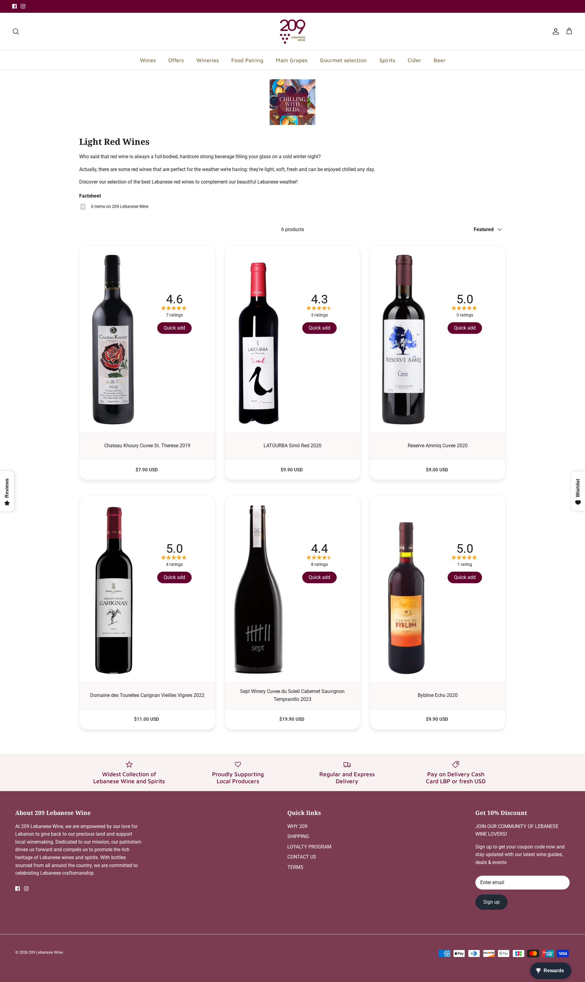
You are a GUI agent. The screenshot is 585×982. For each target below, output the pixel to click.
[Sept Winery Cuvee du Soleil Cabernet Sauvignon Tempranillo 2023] (292, 587)
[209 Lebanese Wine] (292, 31)
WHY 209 (297, 826)
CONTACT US (301, 857)
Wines (148, 60)
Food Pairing (247, 60)
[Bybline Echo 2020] (437, 587)
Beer (439, 60)
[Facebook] (14, 6)
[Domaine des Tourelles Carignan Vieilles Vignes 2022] (147, 587)
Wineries (207, 60)
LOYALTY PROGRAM (309, 847)
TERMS (295, 867)
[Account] (554, 31)
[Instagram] (23, 6)
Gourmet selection (343, 60)
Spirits (387, 60)
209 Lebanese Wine (46, 952)
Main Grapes (291, 60)
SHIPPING (298, 836)
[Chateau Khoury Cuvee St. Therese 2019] (147, 337)
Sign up (491, 902)
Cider (414, 60)
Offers (176, 60)
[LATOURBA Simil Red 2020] (292, 337)
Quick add (174, 328)
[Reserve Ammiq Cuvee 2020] (437, 337)
